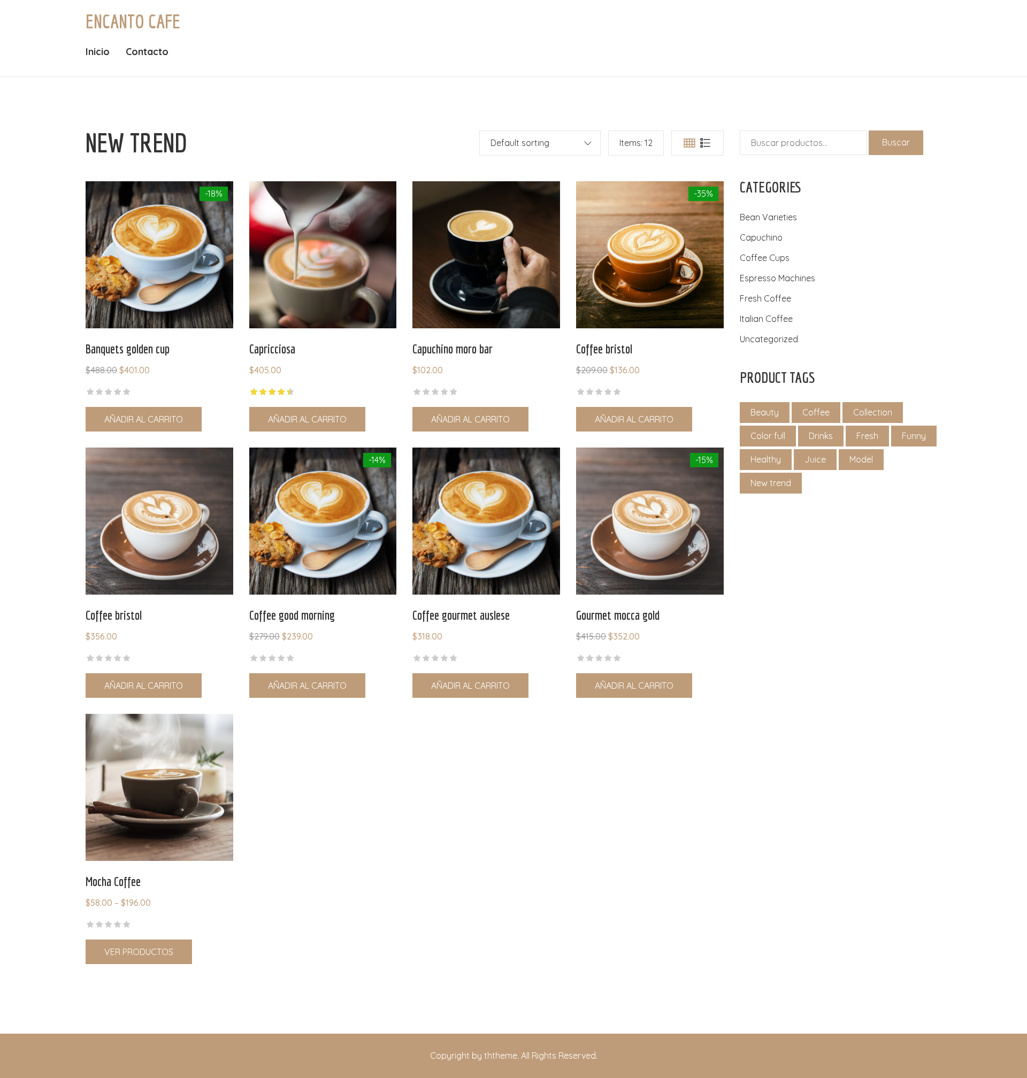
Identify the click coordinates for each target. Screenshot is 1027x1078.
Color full (767, 435)
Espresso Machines (777, 278)
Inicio (98, 51)
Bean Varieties (768, 217)
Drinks (821, 435)
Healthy (765, 459)
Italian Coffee (766, 318)
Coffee (816, 412)
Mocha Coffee (113, 881)
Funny (914, 435)
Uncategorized (769, 339)
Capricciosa (272, 348)
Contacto (147, 51)
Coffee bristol (604, 348)
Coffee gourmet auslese (461, 614)
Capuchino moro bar (452, 348)
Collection (872, 412)
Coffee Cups (765, 257)
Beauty (764, 412)
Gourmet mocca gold (618, 614)
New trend (770, 483)
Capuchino (761, 237)
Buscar (896, 142)
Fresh (867, 435)
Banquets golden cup (128, 348)
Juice (815, 459)
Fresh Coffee (765, 298)
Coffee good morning (292, 614)
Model (861, 459)
